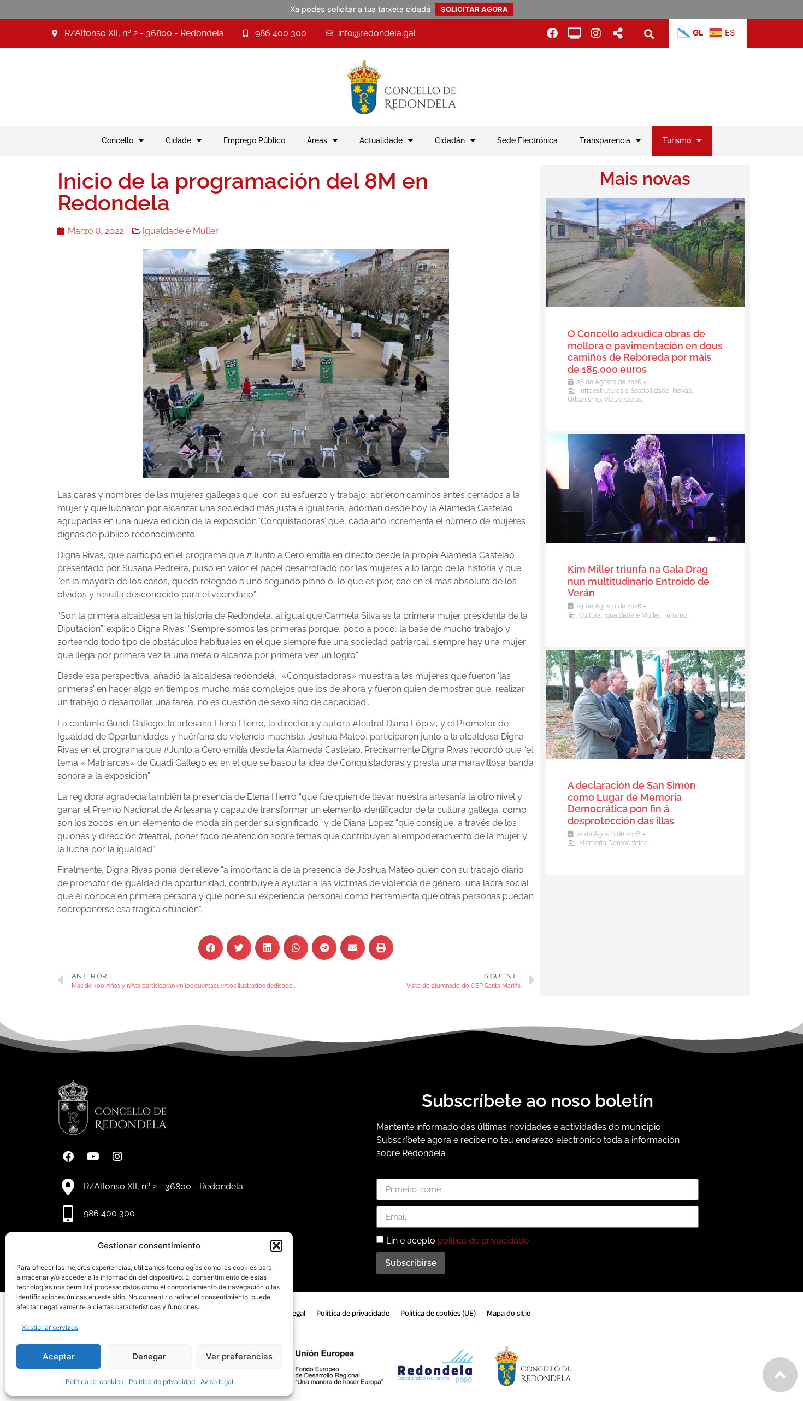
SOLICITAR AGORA (474, 9)
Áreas (317, 140)
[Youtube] (93, 1157)
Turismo (677, 140)
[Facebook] (552, 33)
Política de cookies (94, 1381)
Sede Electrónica (527, 140)
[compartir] (618, 33)
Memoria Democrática (613, 843)
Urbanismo (584, 399)
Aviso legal (216, 1381)
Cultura (590, 615)
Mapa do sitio (509, 1313)
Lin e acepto (457, 1240)
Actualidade (381, 140)
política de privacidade (483, 1240)
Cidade (178, 140)
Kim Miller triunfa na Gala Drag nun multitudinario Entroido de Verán (639, 581)
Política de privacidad (162, 1381)
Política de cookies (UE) (438, 1313)
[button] (276, 1245)
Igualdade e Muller (181, 231)
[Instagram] (596, 33)
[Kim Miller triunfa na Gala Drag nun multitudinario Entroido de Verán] (645, 488)
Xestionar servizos (50, 1327)
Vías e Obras (623, 399)
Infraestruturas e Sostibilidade (624, 391)
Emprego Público (254, 140)
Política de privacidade (352, 1313)
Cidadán (450, 140)
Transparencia (605, 140)
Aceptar (59, 1356)
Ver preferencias (239, 1356)
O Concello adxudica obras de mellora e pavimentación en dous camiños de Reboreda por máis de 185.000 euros (645, 351)
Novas (682, 391)
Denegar (149, 1356)
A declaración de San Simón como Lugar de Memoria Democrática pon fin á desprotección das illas (632, 802)
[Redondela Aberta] (574, 33)
